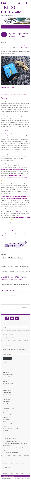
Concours (5, 381)
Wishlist (5, 430)
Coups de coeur (6, 383)
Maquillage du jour (7, 408)
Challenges (5, 379)
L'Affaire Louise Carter (7, 266)
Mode (4, 410)
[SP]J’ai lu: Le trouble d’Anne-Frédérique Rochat (14, 450)
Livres (8, 39)
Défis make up (6, 390)
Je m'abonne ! (7, 358)
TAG (4, 426)
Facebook (6, 467)
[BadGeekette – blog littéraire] (15, 24)
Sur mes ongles (6, 423)
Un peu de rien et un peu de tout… (11, 428)
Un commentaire (25, 266)
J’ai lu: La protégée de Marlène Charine (12, 441)
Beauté (4, 372)
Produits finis (6, 415)
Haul (4, 397)
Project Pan (5, 417)
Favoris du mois (6, 392)
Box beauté (5, 376)
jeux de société (6, 399)
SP (11, 39)
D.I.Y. (4, 385)
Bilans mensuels (7, 374)
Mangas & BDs (6, 406)
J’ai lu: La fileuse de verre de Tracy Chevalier (13, 447)
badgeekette (17, 39)
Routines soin (6, 419)
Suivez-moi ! (7, 345)
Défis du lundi (6, 388)
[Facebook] (7, 318)
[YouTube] (17, 318)
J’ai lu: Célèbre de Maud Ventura (10, 452)
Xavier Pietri (7, 268)
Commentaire (23, 307)
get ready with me (7, 394)
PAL (4, 412)
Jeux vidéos (5, 401)
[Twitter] (12, 318)
